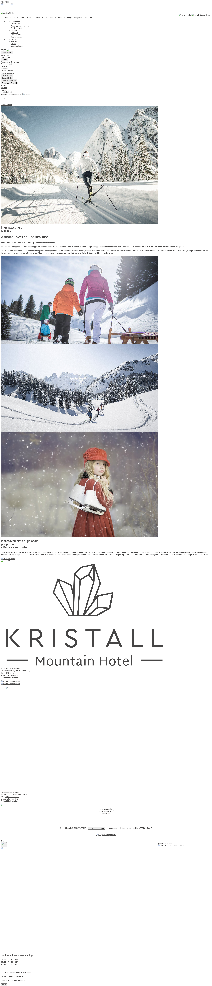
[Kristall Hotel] (8, 559)
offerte (14, 30)
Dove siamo (15, 21)
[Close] (4, 844)
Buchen (169, 843)
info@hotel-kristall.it (9, 675)
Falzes (13, 44)
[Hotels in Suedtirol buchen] (106, 835)
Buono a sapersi (17, 37)
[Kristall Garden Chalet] (201, 15)
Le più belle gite (17, 46)
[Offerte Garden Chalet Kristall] (171, 845)
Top (2, 841)
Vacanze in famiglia (64, 17)
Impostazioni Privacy (96, 828)
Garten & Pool (33, 17)
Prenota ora (17, 94)
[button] (4, 105)
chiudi (4, 985)
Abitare (4, 60)
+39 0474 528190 (12, 673)
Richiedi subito (7, 94)
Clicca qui (106, 813)
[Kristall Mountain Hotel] (185, 15)
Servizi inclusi (16, 28)
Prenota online (17, 35)
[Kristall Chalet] (7, 13)
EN (6, 50)
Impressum (112, 828)
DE (2, 2)
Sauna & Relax (47, 17)
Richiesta (14, 33)
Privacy (123, 828)
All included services (9, 980)
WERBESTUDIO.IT (145, 828)
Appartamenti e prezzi (20, 26)
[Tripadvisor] (96, 835)
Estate (13, 39)
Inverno (14, 41)
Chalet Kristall (7, 53)
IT (5, 2)
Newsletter (15, 24)
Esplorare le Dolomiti (9, 83)
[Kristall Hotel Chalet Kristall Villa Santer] (8, 50)
